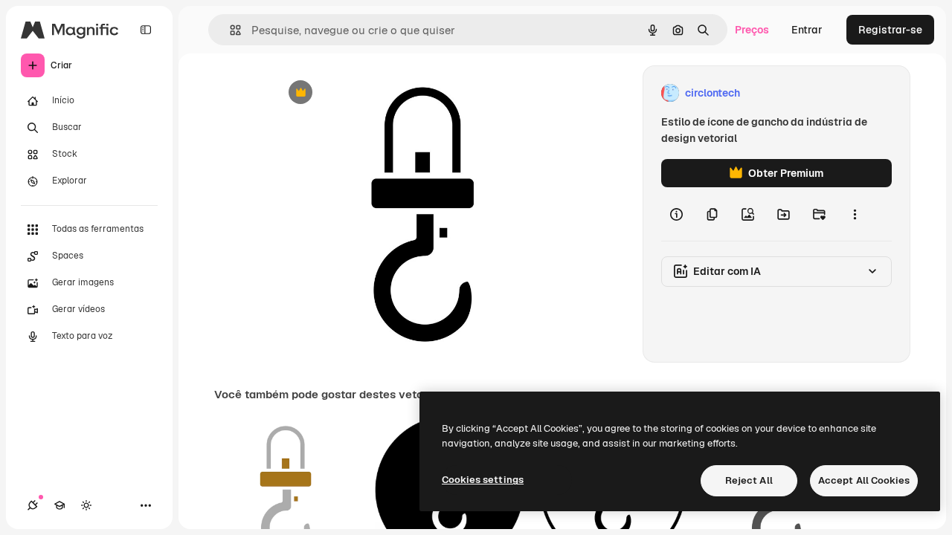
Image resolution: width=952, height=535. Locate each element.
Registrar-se (890, 29)
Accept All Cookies (864, 480)
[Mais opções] (854, 214)
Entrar (807, 29)
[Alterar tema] (86, 505)
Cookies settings (483, 479)
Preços (752, 29)
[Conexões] (33, 505)
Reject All (749, 480)
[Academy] (59, 505)
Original (369, 93)
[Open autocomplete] (229, 30)
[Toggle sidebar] (146, 30)
